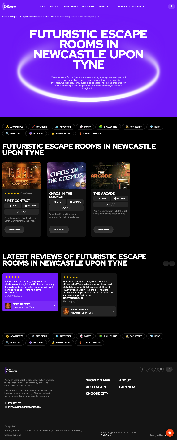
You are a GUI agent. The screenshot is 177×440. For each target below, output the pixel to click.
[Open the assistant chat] (170, 433)
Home (42, 6)
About (53, 6)
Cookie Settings (45, 430)
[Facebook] (142, 369)
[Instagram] (149, 369)
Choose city (97, 393)
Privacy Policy (11, 430)
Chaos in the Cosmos (60, 195)
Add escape (88, 6)
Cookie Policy (28, 430)
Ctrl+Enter (106, 435)
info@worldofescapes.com (24, 407)
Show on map (70, 6)
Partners (104, 6)
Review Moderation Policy (69, 430)
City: (128, 6)
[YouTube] (161, 369)
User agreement (12, 435)
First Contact (17, 201)
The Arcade (104, 193)
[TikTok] (155, 369)
